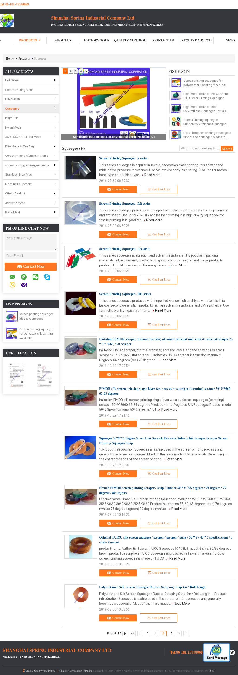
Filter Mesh (12, 99)
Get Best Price (161, 189)
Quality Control (130, 40)
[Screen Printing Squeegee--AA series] (80, 258)
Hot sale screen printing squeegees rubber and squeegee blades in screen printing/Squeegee (207, 135)
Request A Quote (196, 40)
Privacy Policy (47, 670)
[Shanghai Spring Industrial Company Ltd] (25, 20)
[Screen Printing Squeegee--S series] (80, 168)
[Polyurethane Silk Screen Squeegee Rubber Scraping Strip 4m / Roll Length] (80, 596)
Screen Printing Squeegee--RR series (124, 203)
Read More (152, 175)
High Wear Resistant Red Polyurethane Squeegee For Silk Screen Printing (204, 109)
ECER (211, 670)
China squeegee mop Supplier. (76, 670)
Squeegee (12, 108)
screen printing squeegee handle (27, 165)
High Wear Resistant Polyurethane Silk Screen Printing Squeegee (205, 96)
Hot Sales (11, 80)
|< (125, 633)
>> (178, 633)
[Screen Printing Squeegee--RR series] (80, 213)
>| (186, 633)
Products (28, 40)
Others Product (15, 193)
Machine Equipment (18, 184)
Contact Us (163, 40)
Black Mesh (13, 212)
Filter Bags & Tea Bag (19, 146)
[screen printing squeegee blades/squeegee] (12, 316)
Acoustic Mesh (15, 203)
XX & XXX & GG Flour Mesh (23, 137)
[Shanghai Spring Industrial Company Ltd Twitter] (232, 651)
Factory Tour (96, 40)
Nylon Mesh (13, 127)
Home (10, 58)
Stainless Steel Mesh (19, 174)
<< (132, 633)
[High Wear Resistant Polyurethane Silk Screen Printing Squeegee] (176, 95)
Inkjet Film (12, 118)
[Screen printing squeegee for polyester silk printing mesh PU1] (11, 333)
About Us (63, 40)
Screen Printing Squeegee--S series (123, 158)
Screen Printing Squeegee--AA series (124, 249)
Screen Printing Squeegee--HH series (125, 294)
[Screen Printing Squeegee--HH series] (80, 303)
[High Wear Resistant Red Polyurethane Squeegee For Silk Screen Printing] (176, 108)
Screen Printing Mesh (19, 90)
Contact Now (34, 266)
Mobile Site (32, 670)
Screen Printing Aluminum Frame (26, 155)
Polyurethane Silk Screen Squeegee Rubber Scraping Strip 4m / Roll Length (153, 587)
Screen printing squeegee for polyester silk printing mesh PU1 (36, 333)
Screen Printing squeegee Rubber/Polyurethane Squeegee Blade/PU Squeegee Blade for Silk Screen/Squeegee (206, 122)
